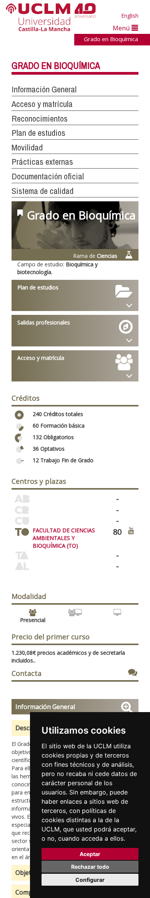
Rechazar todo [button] (90, 866)
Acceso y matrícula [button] (42, 104)
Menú (122, 27)
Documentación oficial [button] (48, 176)
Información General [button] (44, 89)
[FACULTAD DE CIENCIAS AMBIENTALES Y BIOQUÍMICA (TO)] (21, 530)
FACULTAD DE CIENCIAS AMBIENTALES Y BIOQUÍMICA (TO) (64, 538)
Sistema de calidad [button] (42, 191)
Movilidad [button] (27, 147)
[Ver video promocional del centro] (131, 530)
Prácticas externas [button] (42, 161)
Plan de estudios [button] (38, 133)
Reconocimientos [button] (40, 118)
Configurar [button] (90, 879)
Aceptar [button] (90, 854)
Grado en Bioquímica (111, 39)
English (129, 15)
